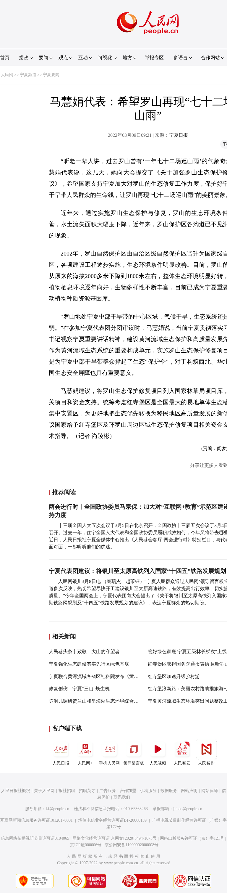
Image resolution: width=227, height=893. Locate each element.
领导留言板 (133, 763)
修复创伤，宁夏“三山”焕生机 (79, 688)
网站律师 (209, 790)
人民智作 (206, 763)
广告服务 (107, 790)
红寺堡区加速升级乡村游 (174, 676)
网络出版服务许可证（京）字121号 (192, 838)
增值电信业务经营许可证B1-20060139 (112, 820)
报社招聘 (67, 790)
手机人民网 (109, 763)
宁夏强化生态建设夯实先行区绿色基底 (89, 663)
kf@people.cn (57, 809)
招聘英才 (87, 790)
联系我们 (122, 797)
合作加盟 (128, 790)
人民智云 (182, 763)
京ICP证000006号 (85, 845)
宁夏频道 (28, 75)
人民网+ (85, 763)
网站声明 (189, 790)
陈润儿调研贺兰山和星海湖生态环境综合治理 (96, 701)
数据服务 (168, 790)
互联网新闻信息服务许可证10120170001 (36, 820)
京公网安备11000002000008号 (131, 845)
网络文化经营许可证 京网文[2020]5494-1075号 (114, 838)
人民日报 (61, 763)
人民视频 (158, 763)
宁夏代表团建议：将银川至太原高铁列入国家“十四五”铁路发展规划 (137, 571)
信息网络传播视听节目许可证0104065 (35, 838)
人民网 (7, 75)
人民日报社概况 (15, 790)
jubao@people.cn (187, 809)
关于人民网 (44, 790)
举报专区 (154, 57)
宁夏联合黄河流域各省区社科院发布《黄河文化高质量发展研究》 (117, 676)
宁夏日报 (178, 135)
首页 (4, 57)
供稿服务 (148, 790)
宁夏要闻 (51, 75)
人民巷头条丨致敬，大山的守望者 (84, 651)
